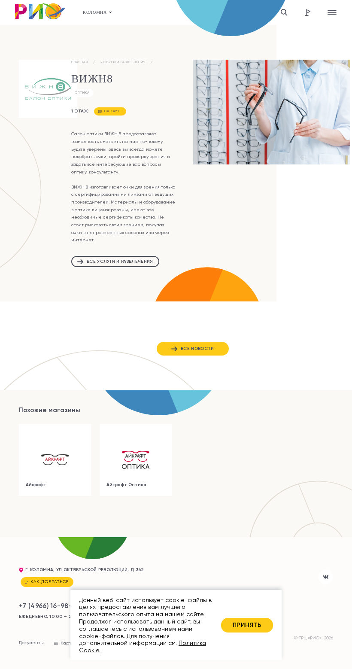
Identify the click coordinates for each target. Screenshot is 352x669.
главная (79, 62)
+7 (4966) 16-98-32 (49, 606)
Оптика (82, 92)
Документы (31, 642)
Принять (247, 625)
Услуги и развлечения (123, 62)
